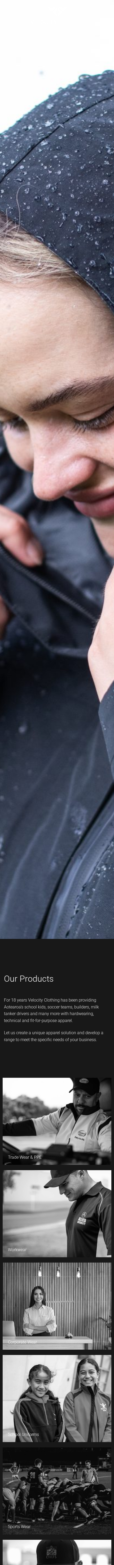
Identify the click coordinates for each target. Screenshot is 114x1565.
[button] (7, 15)
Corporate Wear (22, 1342)
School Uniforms (23, 1434)
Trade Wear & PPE (25, 1157)
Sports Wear (19, 1526)
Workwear (17, 1249)
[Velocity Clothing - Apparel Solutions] (57, 15)
